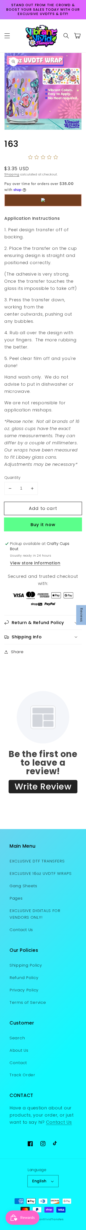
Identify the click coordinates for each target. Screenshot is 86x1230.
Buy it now (43, 525)
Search (17, 1038)
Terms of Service (28, 1002)
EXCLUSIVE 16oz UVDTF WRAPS (41, 873)
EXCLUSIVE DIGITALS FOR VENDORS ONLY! (35, 914)
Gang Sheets (23, 886)
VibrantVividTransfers (49, 1219)
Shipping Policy (26, 965)
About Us (19, 1050)
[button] (7, 36)
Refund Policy (24, 977)
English (39, 1181)
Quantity (12, 477)
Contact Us (21, 930)
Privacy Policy (24, 990)
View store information (35, 563)
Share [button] (17, 652)
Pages (16, 898)
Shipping (11, 174)
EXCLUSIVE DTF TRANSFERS (37, 861)
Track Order (22, 1075)
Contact (18, 1063)
